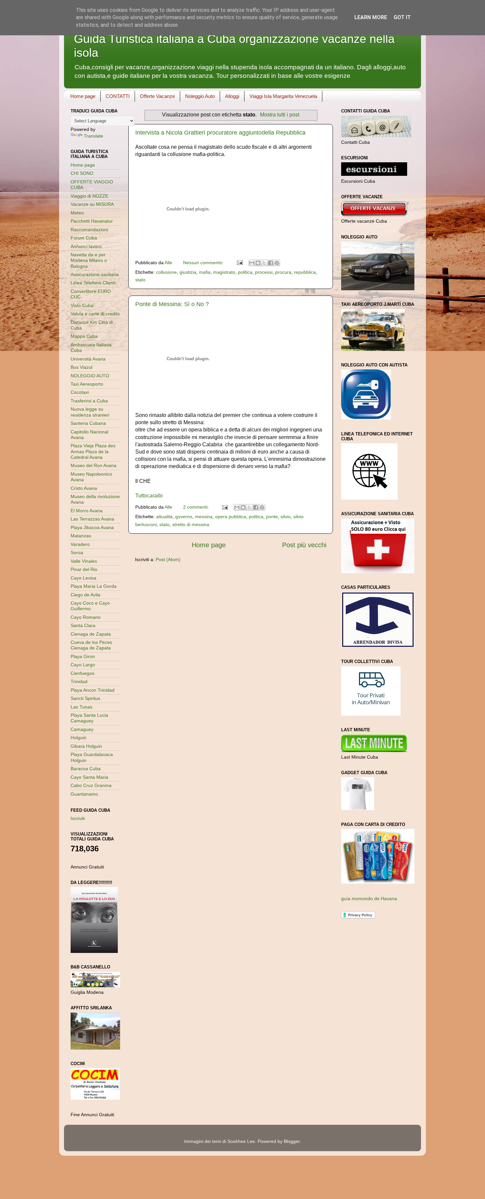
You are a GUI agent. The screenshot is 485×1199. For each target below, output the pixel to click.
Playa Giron (83, 656)
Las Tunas (81, 707)
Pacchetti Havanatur (92, 221)
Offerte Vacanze (157, 96)
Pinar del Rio (84, 569)
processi (264, 272)
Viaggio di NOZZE (89, 196)
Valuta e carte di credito (95, 313)
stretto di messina (190, 524)
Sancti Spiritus (85, 698)
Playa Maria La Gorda (93, 586)
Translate (93, 136)
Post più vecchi (304, 545)
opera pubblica (230, 516)
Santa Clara (83, 625)
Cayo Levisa (83, 578)
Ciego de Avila (85, 594)
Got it (402, 17)
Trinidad (79, 681)
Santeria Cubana (88, 423)
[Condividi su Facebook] (270, 263)
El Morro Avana (87, 510)
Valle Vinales (84, 561)
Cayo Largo (83, 664)
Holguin (78, 737)
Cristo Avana (84, 488)
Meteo (77, 212)
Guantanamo (84, 794)
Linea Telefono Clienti (93, 282)
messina (203, 516)
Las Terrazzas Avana (92, 518)
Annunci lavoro (86, 246)
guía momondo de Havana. (369, 898)
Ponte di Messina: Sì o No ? (172, 304)
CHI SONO (82, 173)
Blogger (292, 1141)
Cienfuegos (82, 673)
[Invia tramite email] (251, 263)
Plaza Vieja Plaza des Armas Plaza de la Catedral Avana (93, 451)
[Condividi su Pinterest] (277, 263)
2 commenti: (196, 507)
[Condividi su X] (264, 263)
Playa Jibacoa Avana (92, 527)
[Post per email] (239, 262)
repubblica (305, 272)
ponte (272, 516)
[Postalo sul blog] (258, 263)
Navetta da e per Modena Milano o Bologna (89, 260)
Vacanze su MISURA (92, 204)
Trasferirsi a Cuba (89, 400)
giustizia (187, 272)
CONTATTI (118, 96)
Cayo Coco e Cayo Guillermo (90, 605)
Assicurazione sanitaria (95, 274)
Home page (82, 96)
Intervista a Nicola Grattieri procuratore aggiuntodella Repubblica (220, 132)
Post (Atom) (168, 559)
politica (245, 272)
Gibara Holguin (86, 746)
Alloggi (232, 96)
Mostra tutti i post (279, 114)
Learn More (370, 17)
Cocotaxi (80, 392)
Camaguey (82, 729)
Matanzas (81, 535)
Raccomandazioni (89, 229)
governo (183, 516)
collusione (166, 272)
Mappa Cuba (84, 336)
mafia (204, 272)
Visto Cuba (82, 305)
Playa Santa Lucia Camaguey (89, 717)
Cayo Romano (86, 617)
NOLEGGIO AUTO (90, 375)
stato (140, 279)
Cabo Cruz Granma (91, 785)
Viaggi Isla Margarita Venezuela (283, 96)
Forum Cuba (84, 237)
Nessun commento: (204, 262)
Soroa (77, 552)
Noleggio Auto (200, 96)
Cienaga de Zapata (91, 634)
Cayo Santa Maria (89, 777)
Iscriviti (78, 818)
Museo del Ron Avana (93, 465)
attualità (164, 516)
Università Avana (88, 359)
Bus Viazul (81, 367)
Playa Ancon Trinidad (92, 690)
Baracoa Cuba (86, 768)
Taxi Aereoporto (87, 384)
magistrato (224, 272)
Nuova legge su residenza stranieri (90, 411)
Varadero (80, 544)
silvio (285, 516)
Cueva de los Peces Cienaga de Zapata (91, 645)
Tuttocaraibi (149, 495)
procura (283, 272)
